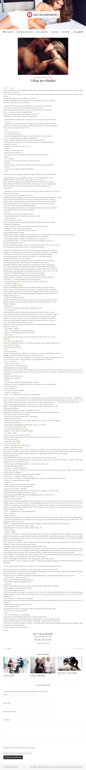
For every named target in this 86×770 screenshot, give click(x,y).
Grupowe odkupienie (38, 676)
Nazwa (5, 694)
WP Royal (15, 767)
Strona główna (8, 32)
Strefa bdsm (66, 32)
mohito (9, 648)
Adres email (7, 703)
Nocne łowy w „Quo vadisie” (67, 673)
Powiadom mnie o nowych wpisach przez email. (17, 753)
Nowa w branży (8, 676)
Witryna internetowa (9, 711)
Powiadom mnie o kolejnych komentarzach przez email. (19, 748)
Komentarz (6, 720)
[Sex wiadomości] (43, 14)
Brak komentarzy (78, 648)
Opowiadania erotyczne (24, 32)
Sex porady (55, 32)
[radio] (36, 640)
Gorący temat (78, 32)
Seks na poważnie (42, 32)
